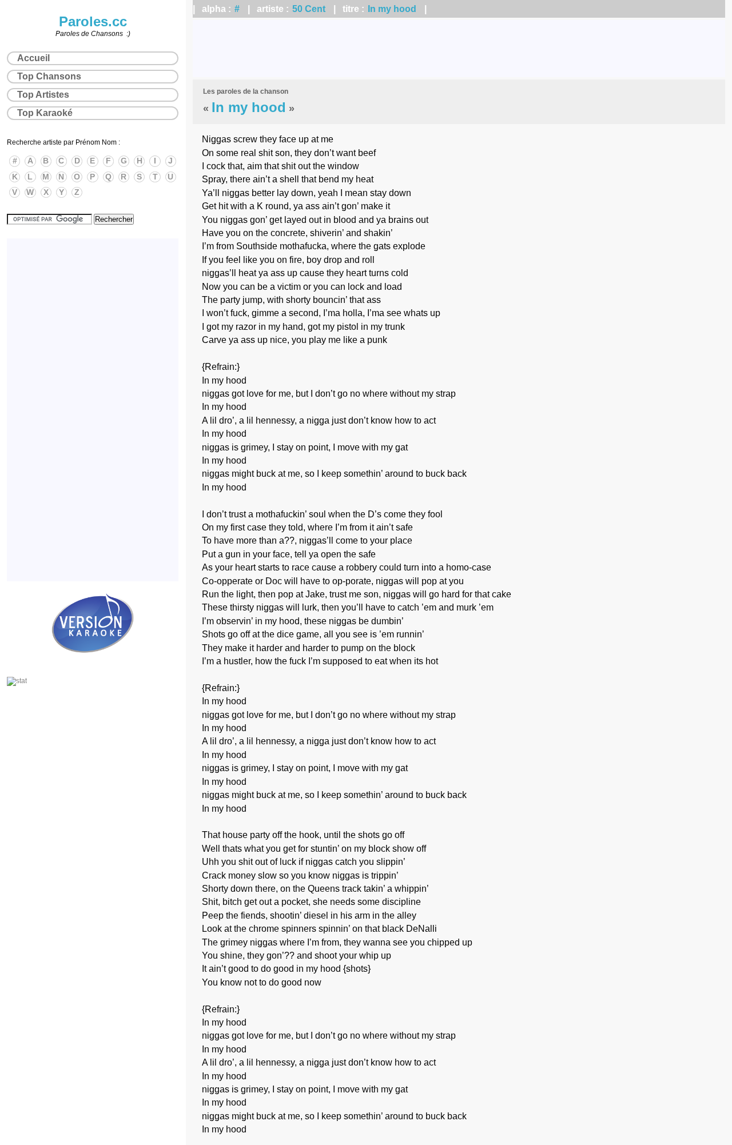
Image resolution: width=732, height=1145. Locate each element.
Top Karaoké (45, 113)
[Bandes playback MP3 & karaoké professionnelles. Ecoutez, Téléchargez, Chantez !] (93, 665)
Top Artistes (43, 94)
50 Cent (308, 9)
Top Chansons (49, 76)
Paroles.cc (93, 21)
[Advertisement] (459, 48)
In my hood (392, 9)
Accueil (33, 58)
